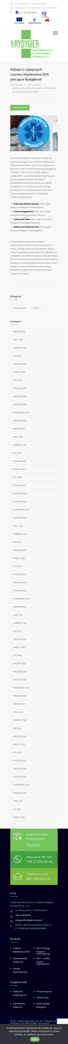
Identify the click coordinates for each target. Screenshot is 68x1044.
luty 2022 (17, 752)
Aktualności (34, 84)
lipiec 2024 (18, 526)
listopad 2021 (20, 776)
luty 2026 (17, 380)
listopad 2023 (20, 590)
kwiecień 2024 (19, 550)
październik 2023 (21, 598)
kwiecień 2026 (19, 364)
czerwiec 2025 (20, 445)
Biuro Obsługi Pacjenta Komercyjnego (43, 951)
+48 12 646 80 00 (39, 861)
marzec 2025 (19, 469)
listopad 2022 (20, 679)
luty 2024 (17, 566)
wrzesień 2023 (20, 606)
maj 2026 (17, 356)
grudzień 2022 (20, 671)
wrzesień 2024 (20, 517)
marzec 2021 (19, 817)
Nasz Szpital (16, 84)
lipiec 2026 (18, 339)
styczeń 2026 (19, 388)
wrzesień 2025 (20, 420)
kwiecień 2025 (19, 461)
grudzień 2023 (20, 582)
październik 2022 (21, 687)
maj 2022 (17, 728)
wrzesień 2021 (20, 793)
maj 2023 (17, 631)
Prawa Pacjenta (44, 991)
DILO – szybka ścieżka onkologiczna (43, 961)
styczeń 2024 (19, 574)
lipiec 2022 (18, 712)
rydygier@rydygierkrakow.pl (28, 920)
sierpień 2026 (19, 331)
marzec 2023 (19, 647)
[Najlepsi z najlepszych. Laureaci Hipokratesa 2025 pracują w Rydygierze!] (34, 133)
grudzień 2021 (20, 768)
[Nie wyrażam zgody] (64, 1034)
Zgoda (35, 1039)
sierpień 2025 (19, 428)
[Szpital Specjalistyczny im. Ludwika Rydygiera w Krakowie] (31, 44)
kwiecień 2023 (19, 639)
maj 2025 (17, 453)
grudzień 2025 (20, 396)
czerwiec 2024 (20, 534)
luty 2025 (17, 477)
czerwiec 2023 (20, 623)
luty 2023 (17, 655)
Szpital (36, 308)
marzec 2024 (19, 558)
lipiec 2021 (18, 801)
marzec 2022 (19, 744)
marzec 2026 (19, 372)
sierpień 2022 (19, 704)
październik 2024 (21, 509)
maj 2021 (17, 809)
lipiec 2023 (18, 615)
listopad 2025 (20, 404)
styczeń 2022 (19, 760)
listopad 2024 (20, 501)
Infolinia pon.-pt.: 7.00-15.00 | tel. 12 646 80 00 (35, 8)
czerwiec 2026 (20, 347)
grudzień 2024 (20, 493)
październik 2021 (21, 785)
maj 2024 (17, 542)
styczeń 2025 (19, 485)
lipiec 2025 (18, 437)
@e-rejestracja (38, 878)
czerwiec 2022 (20, 720)
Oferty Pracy (43, 997)
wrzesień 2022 (20, 696)
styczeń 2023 (19, 663)
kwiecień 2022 (19, 736)
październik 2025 (21, 412)
